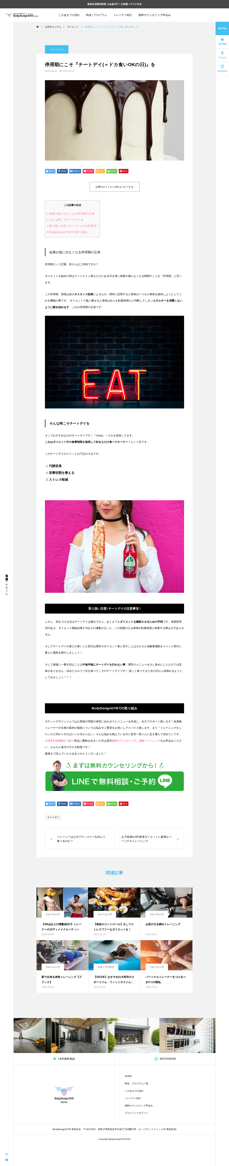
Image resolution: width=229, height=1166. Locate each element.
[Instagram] (6, 1154)
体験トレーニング (149, 740)
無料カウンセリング (124, 740)
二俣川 (69, 740)
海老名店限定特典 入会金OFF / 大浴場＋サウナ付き (114, 4)
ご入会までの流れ (69, 15)
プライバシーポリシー (136, 1113)
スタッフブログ (106, 967)
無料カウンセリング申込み (154, 15)
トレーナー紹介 (122, 15)
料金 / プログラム (96, 15)
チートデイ (53, 817)
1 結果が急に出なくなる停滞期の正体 (71, 213)
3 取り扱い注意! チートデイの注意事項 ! (72, 226)
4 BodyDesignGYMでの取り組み (67, 232)
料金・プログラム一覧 (136, 1083)
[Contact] (6, 1160)
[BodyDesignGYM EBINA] (22, 15)
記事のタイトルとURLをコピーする (114, 186)
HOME (128, 1076)
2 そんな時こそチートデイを (65, 219)
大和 (47, 740)
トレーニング (57, 49)
